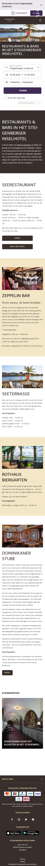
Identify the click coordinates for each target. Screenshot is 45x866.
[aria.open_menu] (40, 20)
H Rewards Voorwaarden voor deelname (22, 864)
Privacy (22, 859)
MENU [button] (17, 238)
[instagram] (19, 819)
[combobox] (22, 67)
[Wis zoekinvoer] (38, 67)
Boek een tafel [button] (17, 246)
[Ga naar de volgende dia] (39, 723)
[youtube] (33, 819)
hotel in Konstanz (24, 145)
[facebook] (12, 819)
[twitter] (26, 819)
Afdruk (22, 861)
